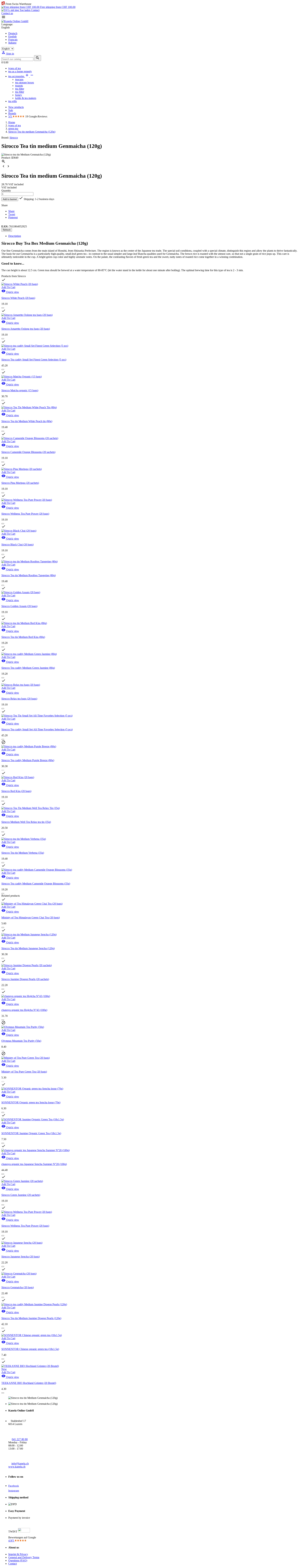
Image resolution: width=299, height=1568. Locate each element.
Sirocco (14, 137)
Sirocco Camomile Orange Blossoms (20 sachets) (28, 452)
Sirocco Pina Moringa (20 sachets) (20, 482)
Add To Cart (8, 287)
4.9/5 (11, 1540)
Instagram (13, 1490)
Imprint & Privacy (18, 1554)
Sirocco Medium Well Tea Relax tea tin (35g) (26, 821)
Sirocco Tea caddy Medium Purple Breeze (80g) (27, 760)
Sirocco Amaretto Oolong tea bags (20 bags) (25, 328)
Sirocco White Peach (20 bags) (18, 297)
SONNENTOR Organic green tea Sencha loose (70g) (30, 1102)
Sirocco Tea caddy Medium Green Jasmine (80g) (28, 667)
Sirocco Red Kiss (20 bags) (16, 791)
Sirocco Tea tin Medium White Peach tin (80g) (26, 421)
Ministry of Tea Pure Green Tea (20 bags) (24, 1071)
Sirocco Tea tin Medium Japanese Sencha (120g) (28, 948)
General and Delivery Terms (23, 1557)
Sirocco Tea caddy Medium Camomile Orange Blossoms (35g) (35, 883)
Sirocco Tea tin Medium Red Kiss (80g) (23, 637)
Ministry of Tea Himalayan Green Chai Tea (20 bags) (30, 917)
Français (12, 39)
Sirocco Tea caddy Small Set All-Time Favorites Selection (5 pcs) (37, 729)
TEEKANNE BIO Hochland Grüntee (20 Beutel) (28, 1383)
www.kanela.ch (16, 1466)
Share (11, 211)
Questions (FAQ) (17, 1560)
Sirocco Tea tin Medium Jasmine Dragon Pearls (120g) (31, 1318)
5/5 (10, 116)
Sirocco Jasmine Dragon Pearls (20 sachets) (25, 979)
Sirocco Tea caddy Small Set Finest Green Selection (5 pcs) (33, 359)
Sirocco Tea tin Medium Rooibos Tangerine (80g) (28, 575)
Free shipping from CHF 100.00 (57, 7)
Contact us (7, 13)
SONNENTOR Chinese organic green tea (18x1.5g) (30, 1349)
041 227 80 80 (20, 1439)
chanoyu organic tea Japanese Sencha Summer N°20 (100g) (34, 1164)
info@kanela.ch (20, 1463)
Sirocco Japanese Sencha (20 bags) (20, 1256)
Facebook (13, 1485)
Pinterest (13, 217)
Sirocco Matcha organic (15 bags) (19, 390)
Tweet (11, 214)
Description (14, 235)
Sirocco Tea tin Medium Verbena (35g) (22, 852)
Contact (34, 10)
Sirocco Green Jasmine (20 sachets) (20, 1194)
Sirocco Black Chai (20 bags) (17, 544)
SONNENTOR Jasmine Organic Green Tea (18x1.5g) (31, 1133)
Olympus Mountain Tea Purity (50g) (21, 1040)
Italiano (12, 42)
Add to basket (10, 199)
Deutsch (12, 33)
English (12, 36)
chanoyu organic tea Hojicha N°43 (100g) (24, 1010)
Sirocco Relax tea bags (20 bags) (19, 698)
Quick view (10, 292)
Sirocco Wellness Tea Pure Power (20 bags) (25, 513)
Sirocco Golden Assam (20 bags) (19, 606)
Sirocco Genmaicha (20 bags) (17, 1287)
